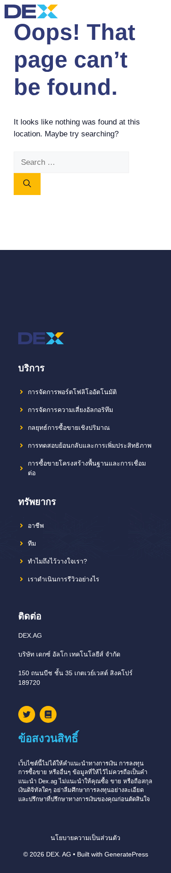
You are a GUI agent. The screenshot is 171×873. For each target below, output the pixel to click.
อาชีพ (36, 525)
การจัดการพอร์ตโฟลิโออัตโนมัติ (72, 392)
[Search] (27, 184)
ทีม (32, 543)
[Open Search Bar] (143, 11)
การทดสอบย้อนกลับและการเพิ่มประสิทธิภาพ (89, 445)
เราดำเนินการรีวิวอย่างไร (63, 579)
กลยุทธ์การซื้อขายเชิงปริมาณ (69, 427)
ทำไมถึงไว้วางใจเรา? (57, 561)
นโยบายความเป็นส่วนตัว (85, 837)
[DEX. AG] (31, 11)
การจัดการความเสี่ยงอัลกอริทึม (70, 409)
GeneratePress (126, 854)
